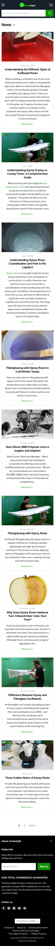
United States (26, 921)
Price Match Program (18, 934)
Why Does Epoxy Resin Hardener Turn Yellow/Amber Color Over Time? (27, 616)
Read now (26, 124)
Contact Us (9, 927)
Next (31, 825)
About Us (21, 927)
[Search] (50, 13)
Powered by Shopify (27, 941)
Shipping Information (38, 927)
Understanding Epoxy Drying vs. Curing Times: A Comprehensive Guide (27, 174)
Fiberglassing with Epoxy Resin (27, 533)
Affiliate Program (38, 934)
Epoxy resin (12, 273)
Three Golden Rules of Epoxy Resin (27, 777)
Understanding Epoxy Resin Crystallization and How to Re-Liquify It (27, 263)
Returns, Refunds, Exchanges (25, 930)
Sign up (44, 866)
